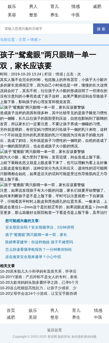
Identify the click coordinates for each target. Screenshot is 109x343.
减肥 (97, 6)
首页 (11, 310)
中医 (75, 15)
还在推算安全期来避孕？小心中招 (33, 257)
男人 (33, 6)
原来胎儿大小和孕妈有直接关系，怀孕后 (43, 271)
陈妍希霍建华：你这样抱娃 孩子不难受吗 (39, 242)
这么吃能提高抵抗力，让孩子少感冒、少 (43, 288)
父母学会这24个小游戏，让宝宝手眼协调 (43, 293)
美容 (12, 15)
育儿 (54, 6)
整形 (33, 15)
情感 (75, 6)
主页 (22, 39)
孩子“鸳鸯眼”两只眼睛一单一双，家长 (36, 235)
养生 (54, 15)
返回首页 (54, 330)
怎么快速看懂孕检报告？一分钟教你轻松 (38, 249)
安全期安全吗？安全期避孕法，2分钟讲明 (39, 227)
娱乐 (12, 6)
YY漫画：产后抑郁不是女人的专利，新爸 (44, 277)
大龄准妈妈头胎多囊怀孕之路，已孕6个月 (44, 282)
